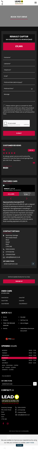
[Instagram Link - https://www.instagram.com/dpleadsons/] (7, 423)
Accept (19, 445)
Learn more (30, 442)
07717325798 (10, 252)
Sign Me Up (19, 281)
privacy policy (26, 431)
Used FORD (4, 300)
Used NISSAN (5, 303)
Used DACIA (4, 297)
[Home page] (19, 2)
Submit (19, 133)
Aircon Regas (24, 323)
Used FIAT (22, 297)
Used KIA (21, 300)
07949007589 (10, 254)
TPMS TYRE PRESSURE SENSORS (9, 324)
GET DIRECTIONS (6, 381)
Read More (17, 160)
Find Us (5, 328)
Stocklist (22, 317)
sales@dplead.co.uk (13, 257)
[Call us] (2, 1)
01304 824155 (10, 249)
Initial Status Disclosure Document (27, 330)
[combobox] (19, 88)
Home (5, 317)
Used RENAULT (23, 303)
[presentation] (10, 198)
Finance (5, 320)
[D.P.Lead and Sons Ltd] (10, 404)
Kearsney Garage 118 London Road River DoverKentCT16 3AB (12, 241)
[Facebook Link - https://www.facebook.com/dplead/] (3, 423)
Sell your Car (24, 320)
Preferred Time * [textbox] (9, 88)
